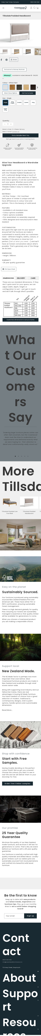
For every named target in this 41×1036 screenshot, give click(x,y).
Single (5, 102)
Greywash (19, 87)
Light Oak (26, 87)
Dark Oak (33, 87)
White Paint (5, 87)
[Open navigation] (5, 8)
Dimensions (8, 278)
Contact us (15, 131)
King (33, 102)
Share (15, 59)
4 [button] (25, 456)
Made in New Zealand (8, 148)
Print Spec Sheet (10, 269)
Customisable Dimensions (19, 148)
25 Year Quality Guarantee (32, 148)
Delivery (21, 278)
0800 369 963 (7, 960)
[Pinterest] (6, 59)
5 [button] (28, 456)
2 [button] (18, 456)
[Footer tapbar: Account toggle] (30, 7)
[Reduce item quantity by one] (5, 124)
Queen (26, 102)
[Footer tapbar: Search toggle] (33, 7)
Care (33, 278)
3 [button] (21, 456)
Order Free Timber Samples (10, 2)
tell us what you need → (20, 241)
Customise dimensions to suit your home (20, 320)
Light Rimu (12, 87)
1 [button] (15, 456)
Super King (5, 109)
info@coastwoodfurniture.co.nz (12, 962)
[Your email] (14, 915)
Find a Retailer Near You (20, 135)
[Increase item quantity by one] (11, 124)
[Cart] (36, 8)
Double (19, 102)
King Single (12, 102)
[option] (20, 33)
